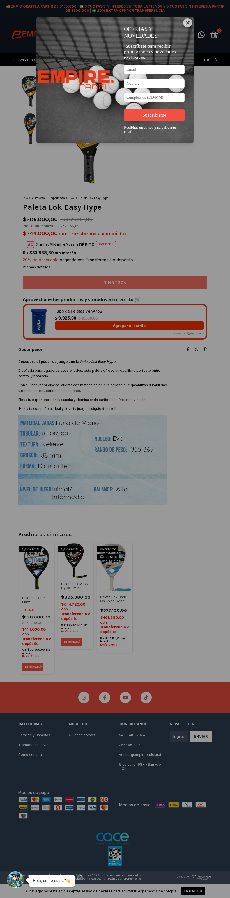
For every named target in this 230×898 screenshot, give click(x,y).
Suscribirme (154, 115)
